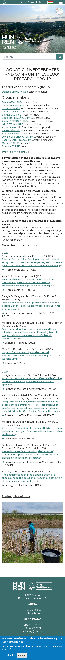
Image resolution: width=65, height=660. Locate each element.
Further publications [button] (15, 496)
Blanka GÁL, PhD (11, 114)
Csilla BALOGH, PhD (13, 105)
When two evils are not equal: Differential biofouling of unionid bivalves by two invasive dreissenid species (32, 381)
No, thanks (9, 655)
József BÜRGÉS (11, 108)
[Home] (4, 2)
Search (59, 57)
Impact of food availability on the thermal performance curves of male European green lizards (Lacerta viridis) (31, 355)
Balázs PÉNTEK (11, 130)
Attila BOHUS (9, 127)
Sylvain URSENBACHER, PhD (18, 136)
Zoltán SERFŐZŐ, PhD (15, 121)
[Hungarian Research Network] (11, 47)
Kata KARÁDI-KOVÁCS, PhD (17, 140)
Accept (22, 655)
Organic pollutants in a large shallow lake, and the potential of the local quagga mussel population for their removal (31, 305)
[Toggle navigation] (61, 2)
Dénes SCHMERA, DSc (15, 91)
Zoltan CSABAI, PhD (13, 111)
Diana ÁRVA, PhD (12, 102)
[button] (32, 532)
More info (7, 649)
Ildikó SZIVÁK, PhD (13, 124)
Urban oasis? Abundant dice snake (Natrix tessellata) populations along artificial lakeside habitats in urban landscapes (32, 431)
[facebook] (36, 2)
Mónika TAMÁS (10, 143)
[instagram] (40, 2)
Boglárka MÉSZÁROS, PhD (17, 117)
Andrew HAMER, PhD (14, 133)
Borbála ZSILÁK (11, 146)
